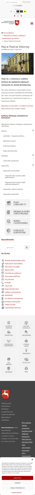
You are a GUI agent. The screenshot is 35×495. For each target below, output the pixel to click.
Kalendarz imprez (9, 141)
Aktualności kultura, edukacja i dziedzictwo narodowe (16, 125)
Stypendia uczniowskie (11, 171)
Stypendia (5, 166)
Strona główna (8, 33)
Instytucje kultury (9, 146)
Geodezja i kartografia (12, 301)
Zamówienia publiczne (12, 273)
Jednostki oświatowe (11, 161)
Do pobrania (9, 279)
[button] (32, 459)
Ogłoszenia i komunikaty (13, 263)
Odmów (17, 483)
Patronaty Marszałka (12, 267)
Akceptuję (17, 478)
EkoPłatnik (8, 295)
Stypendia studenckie (11, 194)
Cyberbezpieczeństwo (12, 308)
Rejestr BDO (9, 270)
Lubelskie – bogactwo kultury (13, 136)
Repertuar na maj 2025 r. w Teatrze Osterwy (17, 106)
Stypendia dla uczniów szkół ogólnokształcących (15, 183)
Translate (19, 5)
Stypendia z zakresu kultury (13, 189)
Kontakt (7, 282)
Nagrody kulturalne (10, 151)
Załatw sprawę (9, 304)
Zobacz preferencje (17, 488)
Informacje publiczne (12, 276)
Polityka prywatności (17, 492)
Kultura (4, 131)
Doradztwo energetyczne (13, 298)
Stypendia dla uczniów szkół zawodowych (15, 176)
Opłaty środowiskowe (12, 292)
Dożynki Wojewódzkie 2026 (14, 260)
